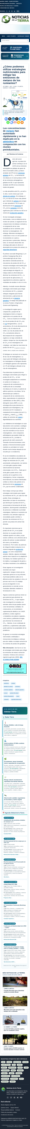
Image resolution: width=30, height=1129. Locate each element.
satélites (12, 1073)
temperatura (5, 1081)
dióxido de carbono (9, 196)
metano (10, 131)
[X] (9, 118)
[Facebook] (6, 118)
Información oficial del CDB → (10, 939)
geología (20, 1064)
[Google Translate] (11, 122)
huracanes (18, 1073)
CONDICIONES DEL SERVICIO (7, 8)
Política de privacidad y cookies (9, 1112)
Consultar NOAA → (8, 833)
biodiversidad (17, 1062)
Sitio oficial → (7, 877)
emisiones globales (8, 689)
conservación (5, 1078)
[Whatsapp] (8, 122)
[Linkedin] (13, 118)
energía (20, 1067)
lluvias (21, 1078)
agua (14, 1064)
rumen (20, 417)
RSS (18, 11)
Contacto (17, 1110)
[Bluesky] (23, 118)
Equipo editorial (14, 1107)
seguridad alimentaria (10, 249)
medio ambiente (5, 1076)
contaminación (5, 1070)
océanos (9, 1062)
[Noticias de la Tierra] (15, 19)
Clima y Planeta (11, 36)
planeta (13, 1070)
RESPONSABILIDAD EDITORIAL (7, 3)
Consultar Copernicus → (9, 918)
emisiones (17, 206)
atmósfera (8, 141)
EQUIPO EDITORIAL (13, 1)
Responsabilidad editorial (7, 1110)
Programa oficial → (8, 897)
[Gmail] (15, 122)
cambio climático (6, 1064)
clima (3, 1062)
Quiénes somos (5, 1107)
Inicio (3, 36)
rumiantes (13, 208)
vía (6, 324)
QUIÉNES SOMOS (4, 1)
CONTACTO (19, 3)
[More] (22, 122)
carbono (16, 201)
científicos (4, 1073)
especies (13, 1081)
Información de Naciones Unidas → (12, 854)
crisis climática (15, 1076)
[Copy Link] (18, 122)
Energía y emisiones (9, 88)
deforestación (12, 1067)
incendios (25, 1062)
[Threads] (16, 118)
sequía (26, 1067)
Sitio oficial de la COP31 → (10, 961)
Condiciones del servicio (7, 1114)
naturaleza (20, 1070)
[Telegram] (20, 118)
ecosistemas (14, 1078)
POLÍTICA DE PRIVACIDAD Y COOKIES (9, 5)
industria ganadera (19, 689)
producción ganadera (16, 213)
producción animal (14, 693)
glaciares (4, 1067)
